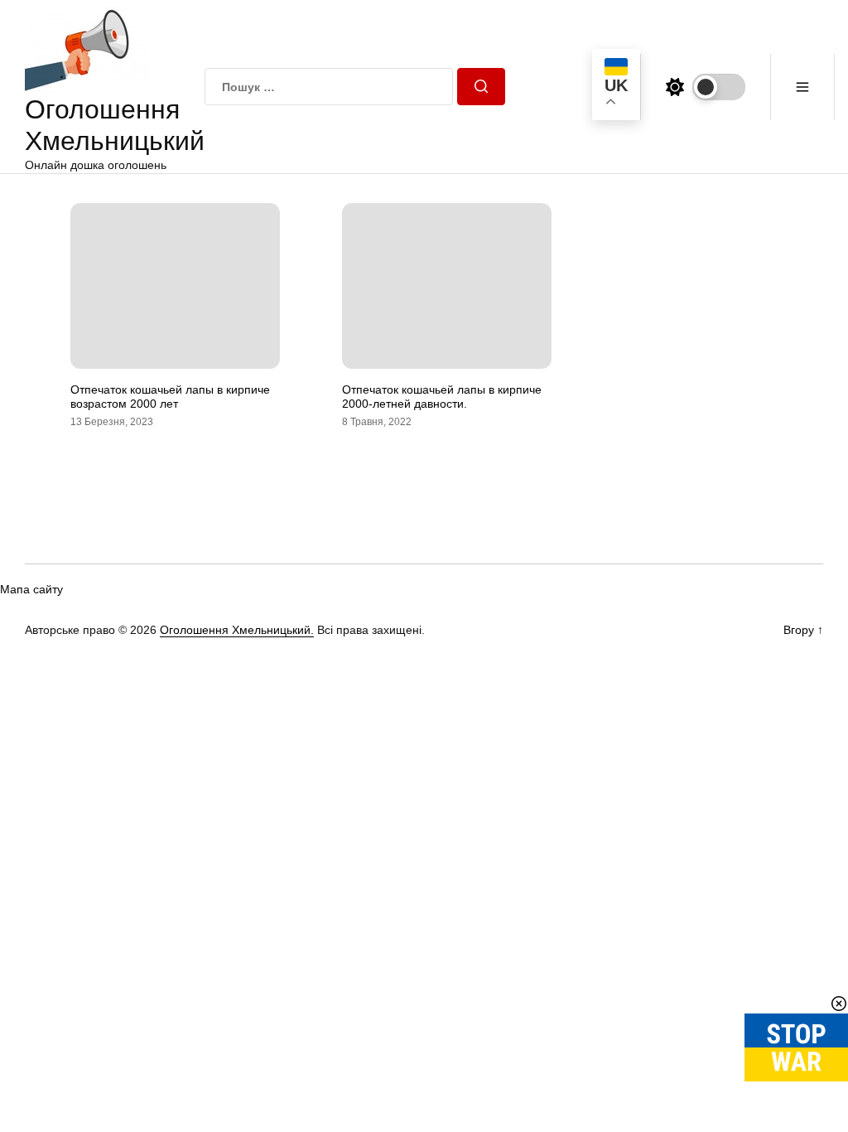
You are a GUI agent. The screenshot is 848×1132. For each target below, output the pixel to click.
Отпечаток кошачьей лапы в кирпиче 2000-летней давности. (442, 396)
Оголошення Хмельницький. (237, 629)
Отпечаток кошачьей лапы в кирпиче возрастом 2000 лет (170, 396)
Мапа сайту (31, 589)
